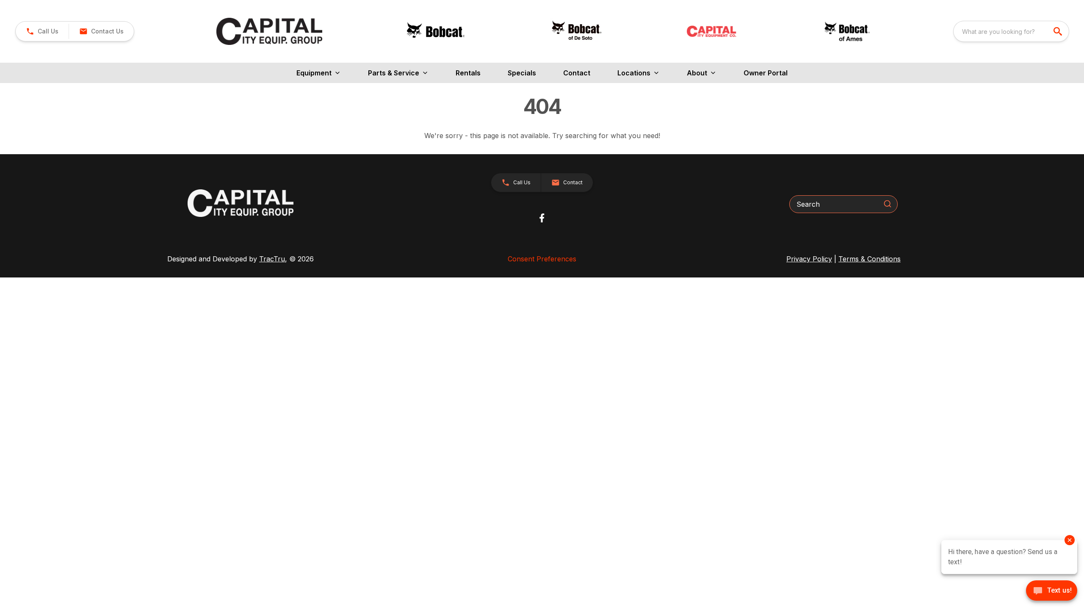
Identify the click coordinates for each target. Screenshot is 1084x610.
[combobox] (1011, 31)
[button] (42, 31)
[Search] (887, 204)
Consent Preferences (542, 259)
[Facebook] (541, 218)
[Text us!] (1051, 591)
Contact (576, 73)
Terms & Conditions (869, 259)
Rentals (468, 73)
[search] (1058, 31)
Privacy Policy (809, 259)
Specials (522, 73)
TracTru (272, 259)
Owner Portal (766, 73)
